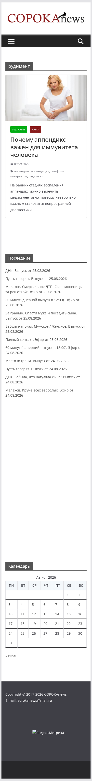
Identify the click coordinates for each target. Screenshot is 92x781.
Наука (35, 129)
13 (45, 614)
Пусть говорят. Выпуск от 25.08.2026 (36, 278)
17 (11, 623)
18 (23, 623)
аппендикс (22, 171)
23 (80, 623)
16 (80, 614)
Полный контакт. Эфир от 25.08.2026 (36, 339)
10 (11, 614)
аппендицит (40, 171)
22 (69, 623)
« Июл (10, 656)
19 (34, 623)
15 (69, 614)
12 (34, 614)
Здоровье (18, 129)
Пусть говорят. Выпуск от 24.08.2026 (36, 369)
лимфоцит (58, 171)
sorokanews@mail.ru (35, 700)
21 (57, 623)
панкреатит (18, 176)
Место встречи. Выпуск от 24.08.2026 (36, 360)
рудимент (36, 176)
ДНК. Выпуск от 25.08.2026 (27, 270)
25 (23, 633)
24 (11, 633)
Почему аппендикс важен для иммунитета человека (44, 147)
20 (45, 623)
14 (57, 614)
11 (23, 614)
